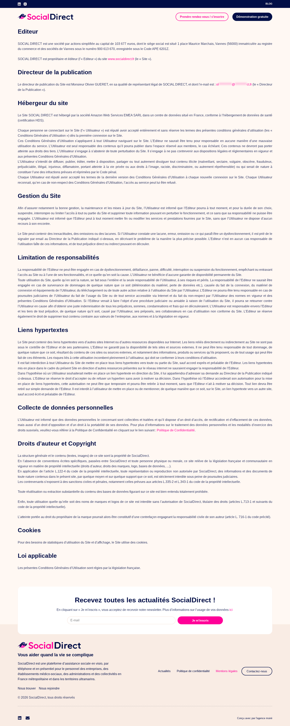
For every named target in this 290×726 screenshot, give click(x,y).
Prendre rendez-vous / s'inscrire (202, 16)
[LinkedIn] (19, 4)
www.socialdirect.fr (121, 59)
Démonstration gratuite (252, 16)
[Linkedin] (20, 718)
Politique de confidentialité (193, 671)
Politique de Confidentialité (176, 430)
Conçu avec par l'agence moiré (254, 718)
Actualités (164, 671)
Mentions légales (227, 671)
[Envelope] (28, 718)
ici (231, 609)
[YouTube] (25, 4)
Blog (269, 3)
